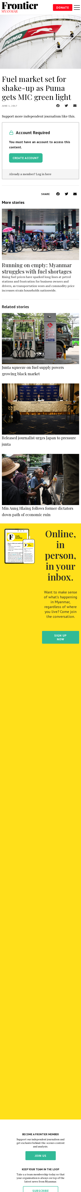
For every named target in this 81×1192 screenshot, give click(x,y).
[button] (58, 105)
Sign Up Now (60, 637)
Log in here (43, 174)
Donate (62, 7)
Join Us (40, 1156)
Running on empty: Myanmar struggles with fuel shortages (37, 268)
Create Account (26, 158)
